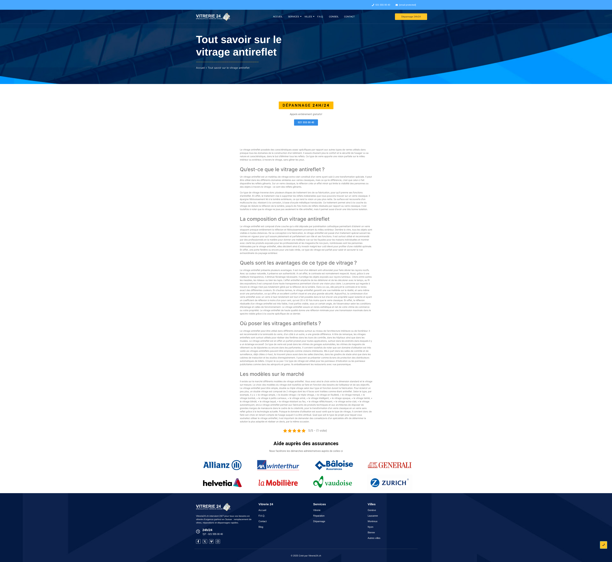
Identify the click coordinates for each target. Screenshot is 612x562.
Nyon (370, 527)
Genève (372, 510)
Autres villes (374, 538)
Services (293, 16)
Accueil (278, 16)
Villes (308, 16)
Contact (349, 16)
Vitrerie (317, 510)
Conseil (334, 16)
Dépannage (319, 521)
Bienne (371, 532)
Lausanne (373, 515)
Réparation (318, 515)
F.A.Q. (320, 16)
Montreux (373, 521)
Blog (261, 527)
